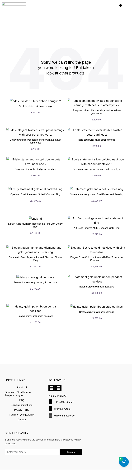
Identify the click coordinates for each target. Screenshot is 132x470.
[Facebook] (51, 388)
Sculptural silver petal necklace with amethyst (97, 169)
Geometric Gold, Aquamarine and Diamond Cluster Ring (35, 259)
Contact (22, 419)
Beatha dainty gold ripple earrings (96, 312)
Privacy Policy (21, 409)
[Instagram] (58, 388)
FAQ (21, 400)
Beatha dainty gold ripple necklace (35, 316)
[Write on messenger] (50, 415)
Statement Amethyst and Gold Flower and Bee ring (96, 194)
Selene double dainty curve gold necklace (35, 282)
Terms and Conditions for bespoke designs (18, 394)
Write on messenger (64, 415)
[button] (125, 7)
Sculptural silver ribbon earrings (35, 106)
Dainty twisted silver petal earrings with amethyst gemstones (35, 141)
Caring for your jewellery (21, 414)
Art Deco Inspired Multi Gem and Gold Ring (96, 228)
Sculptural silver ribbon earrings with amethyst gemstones (96, 112)
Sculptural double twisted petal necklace (35, 169)
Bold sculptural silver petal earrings (96, 139)
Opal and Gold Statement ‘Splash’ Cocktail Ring (35, 194)
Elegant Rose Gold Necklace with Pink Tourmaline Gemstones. (96, 259)
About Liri (22, 387)
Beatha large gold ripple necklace (96, 286)
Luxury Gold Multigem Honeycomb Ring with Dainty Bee (35, 225)
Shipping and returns (22, 405)
